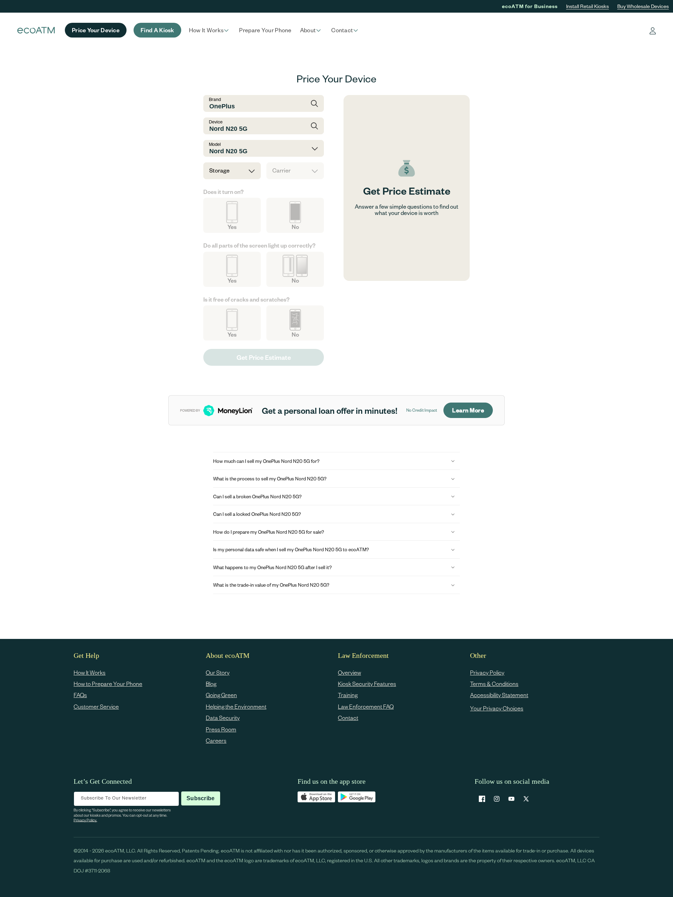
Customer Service (96, 706)
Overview (349, 672)
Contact (348, 718)
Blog (211, 683)
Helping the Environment (236, 706)
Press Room (221, 729)
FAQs (80, 695)
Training (348, 695)
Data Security (223, 718)
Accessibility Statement (499, 695)
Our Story (218, 672)
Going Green (221, 695)
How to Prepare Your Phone (108, 683)
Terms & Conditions (494, 683)
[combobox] (263, 103)
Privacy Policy (487, 672)
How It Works (90, 672)
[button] (210, 30)
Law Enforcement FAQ (366, 706)
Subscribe (200, 798)
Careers (216, 740)
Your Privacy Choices (496, 708)
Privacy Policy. (85, 820)
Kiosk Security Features (367, 683)
